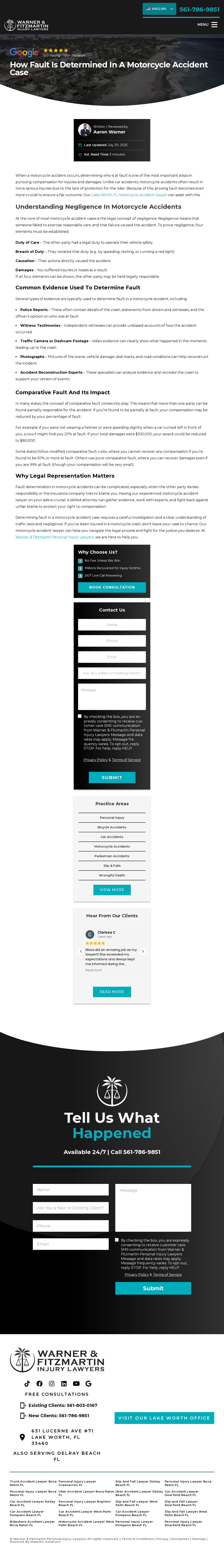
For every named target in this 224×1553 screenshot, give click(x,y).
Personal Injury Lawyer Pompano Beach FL (134, 1523)
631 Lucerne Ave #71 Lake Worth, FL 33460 (63, 1437)
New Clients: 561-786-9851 (58, 1415)
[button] (143, 951)
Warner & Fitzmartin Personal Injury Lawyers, (55, 537)
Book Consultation (112, 587)
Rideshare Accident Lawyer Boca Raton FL (32, 1523)
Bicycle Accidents (112, 827)
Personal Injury (112, 817)
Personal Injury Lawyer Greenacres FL (77, 1483)
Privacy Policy (96, 760)
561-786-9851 (200, 9)
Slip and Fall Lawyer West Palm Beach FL (137, 1503)
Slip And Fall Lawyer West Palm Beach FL (186, 1513)
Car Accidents (112, 836)
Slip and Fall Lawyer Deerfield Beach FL (181, 1503)
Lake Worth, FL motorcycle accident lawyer (129, 195)
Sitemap (199, 1539)
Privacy (163, 1539)
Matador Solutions (45, 1541)
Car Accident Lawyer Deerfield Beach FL (182, 1493)
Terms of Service (126, 760)
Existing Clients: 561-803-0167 (62, 1405)
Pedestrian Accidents (112, 856)
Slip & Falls (112, 865)
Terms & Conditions (138, 1539)
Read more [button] (94, 970)
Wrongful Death (112, 875)
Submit (112, 777)
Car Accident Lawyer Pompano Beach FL (27, 1513)
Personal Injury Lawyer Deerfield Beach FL (183, 1523)
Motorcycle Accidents (112, 846)
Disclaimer (180, 1539)
